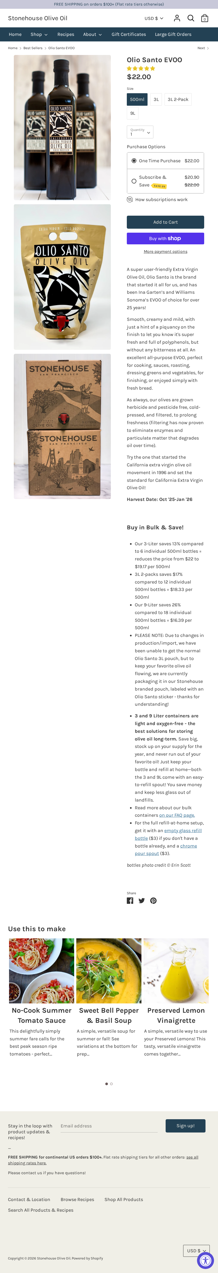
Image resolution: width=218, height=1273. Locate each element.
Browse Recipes (77, 1199)
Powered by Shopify (87, 1258)
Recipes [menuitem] (65, 34)
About (90, 34)
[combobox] (140, 132)
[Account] (177, 16)
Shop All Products (123, 1199)
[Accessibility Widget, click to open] (205, 1260)
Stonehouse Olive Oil (38, 18)
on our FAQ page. (177, 815)
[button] (141, 68)
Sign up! (186, 1126)
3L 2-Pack (178, 99)
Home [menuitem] (15, 34)
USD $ (151, 18)
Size (130, 89)
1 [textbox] (131, 134)
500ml (137, 99)
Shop (37, 34)
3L (156, 99)
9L (132, 113)
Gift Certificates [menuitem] (129, 34)
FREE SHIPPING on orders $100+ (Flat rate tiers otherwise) (109, 4)
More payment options (165, 251)
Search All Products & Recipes (40, 1210)
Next (202, 48)
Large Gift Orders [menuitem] (173, 34)
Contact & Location (29, 1199)
